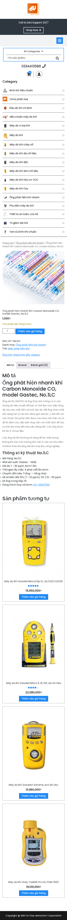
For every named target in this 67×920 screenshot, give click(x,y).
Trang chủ (8, 243)
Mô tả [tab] (10, 365)
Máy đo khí (16, 135)
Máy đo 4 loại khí (20, 125)
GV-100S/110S (41, 485)
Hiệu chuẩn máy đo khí (23, 117)
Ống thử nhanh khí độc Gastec (21, 355)
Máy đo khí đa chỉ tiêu (23, 153)
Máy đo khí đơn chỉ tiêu (24, 171)
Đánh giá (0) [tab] (39, 365)
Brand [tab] (22, 365)
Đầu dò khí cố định (21, 108)
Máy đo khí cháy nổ (21, 144)
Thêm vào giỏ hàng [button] (34, 597)
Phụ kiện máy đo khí (22, 205)
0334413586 (34, 66)
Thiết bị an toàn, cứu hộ (24, 214)
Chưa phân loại (19, 99)
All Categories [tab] (32, 51)
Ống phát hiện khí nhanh (24, 197)
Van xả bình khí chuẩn (23, 232)
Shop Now (35, 30)
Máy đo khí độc (19, 162)
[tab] (59, 40)
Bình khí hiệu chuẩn (21, 90)
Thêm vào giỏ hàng (30, 331)
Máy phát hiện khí (19, 348)
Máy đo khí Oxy (19, 188)
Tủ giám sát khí (19, 223)
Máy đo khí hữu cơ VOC (24, 180)
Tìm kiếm (57, 58)
